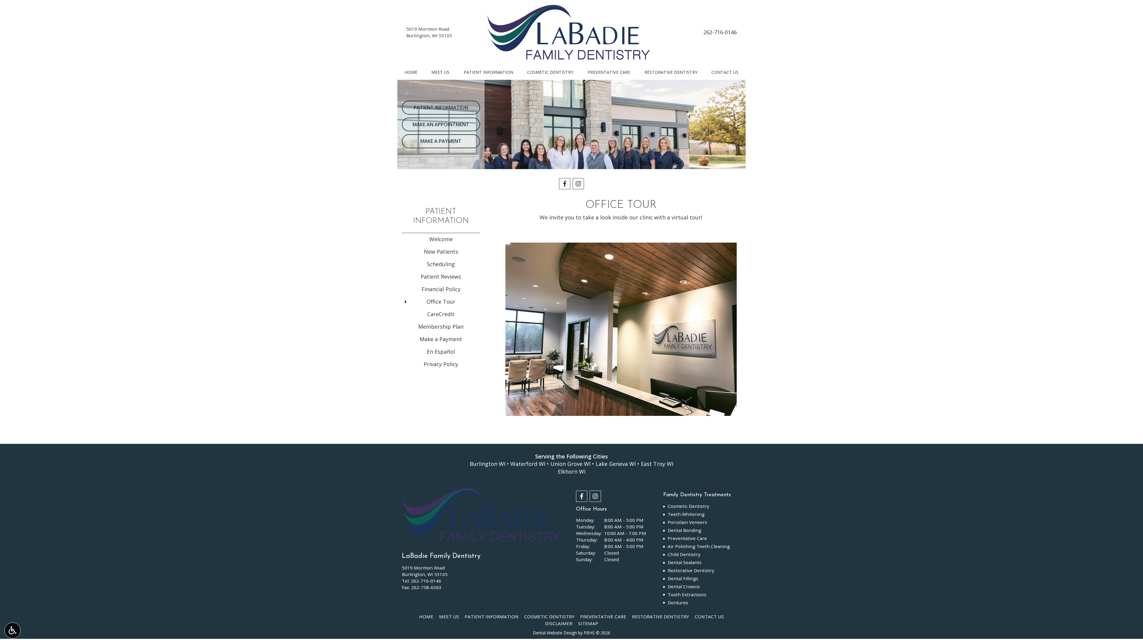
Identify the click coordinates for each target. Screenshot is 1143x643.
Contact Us (724, 72)
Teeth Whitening (686, 514)
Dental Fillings (683, 578)
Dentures (678, 602)
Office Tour (441, 301)
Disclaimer (558, 623)
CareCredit (441, 314)
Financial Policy (440, 289)
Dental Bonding (684, 530)
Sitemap (588, 623)
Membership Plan (440, 326)
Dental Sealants (685, 562)
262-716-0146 (720, 32)
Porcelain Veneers (687, 522)
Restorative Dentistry (670, 72)
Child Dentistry (684, 554)
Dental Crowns (684, 586)
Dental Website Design (555, 633)
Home (411, 72)
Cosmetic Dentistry (550, 72)
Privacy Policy (441, 364)
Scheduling (441, 264)
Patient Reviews (441, 276)
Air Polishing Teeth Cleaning (699, 546)
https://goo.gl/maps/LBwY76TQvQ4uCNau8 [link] (621, 225)
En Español (441, 351)
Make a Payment (441, 339)
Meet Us (440, 72)
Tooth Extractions (687, 594)
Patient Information (488, 72)
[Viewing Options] (12, 630)
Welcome (441, 239)
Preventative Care (609, 72)
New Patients (441, 251)
